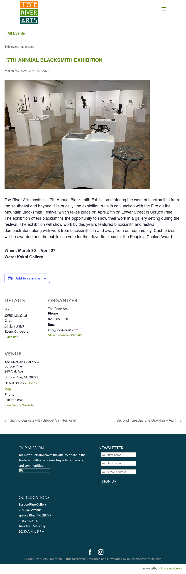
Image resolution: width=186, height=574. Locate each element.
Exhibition (11, 337)
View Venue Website (19, 405)
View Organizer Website (65, 335)
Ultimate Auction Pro (170, 568)
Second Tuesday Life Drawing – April (146, 420)
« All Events (15, 33)
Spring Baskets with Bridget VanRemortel (42, 420)
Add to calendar (28, 278)
